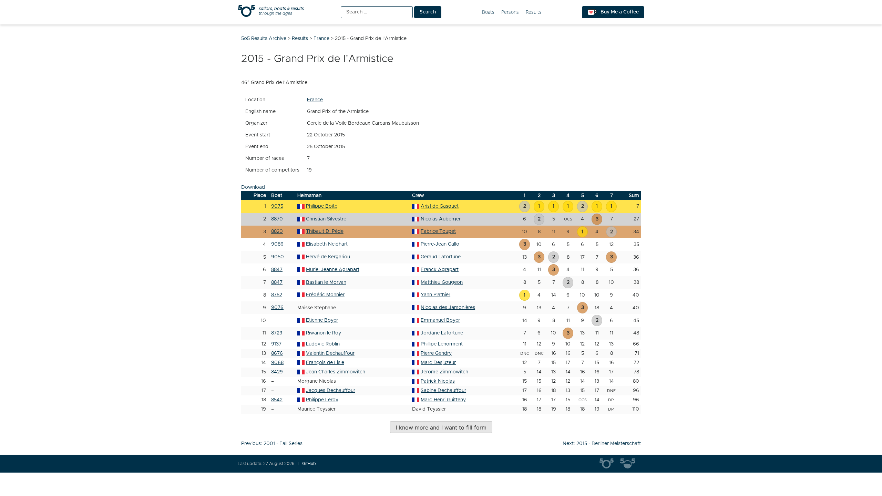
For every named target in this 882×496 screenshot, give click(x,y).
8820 (277, 231)
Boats (488, 12)
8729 (277, 333)
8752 (276, 294)
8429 (277, 372)
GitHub (309, 464)
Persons (510, 12)
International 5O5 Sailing (609, 463)
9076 (277, 307)
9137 (276, 344)
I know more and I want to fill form (441, 427)
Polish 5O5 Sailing (630, 463)
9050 (277, 257)
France (315, 99)
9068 (277, 362)
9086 (277, 244)
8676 (277, 353)
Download (253, 187)
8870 (277, 219)
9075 (277, 206)
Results (534, 12)
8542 (277, 399)
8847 (277, 269)
